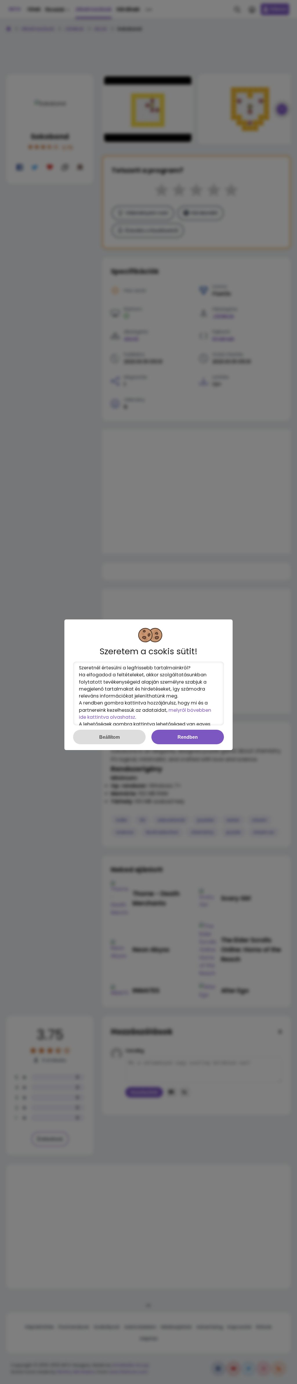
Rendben (188, 737)
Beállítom (109, 737)
